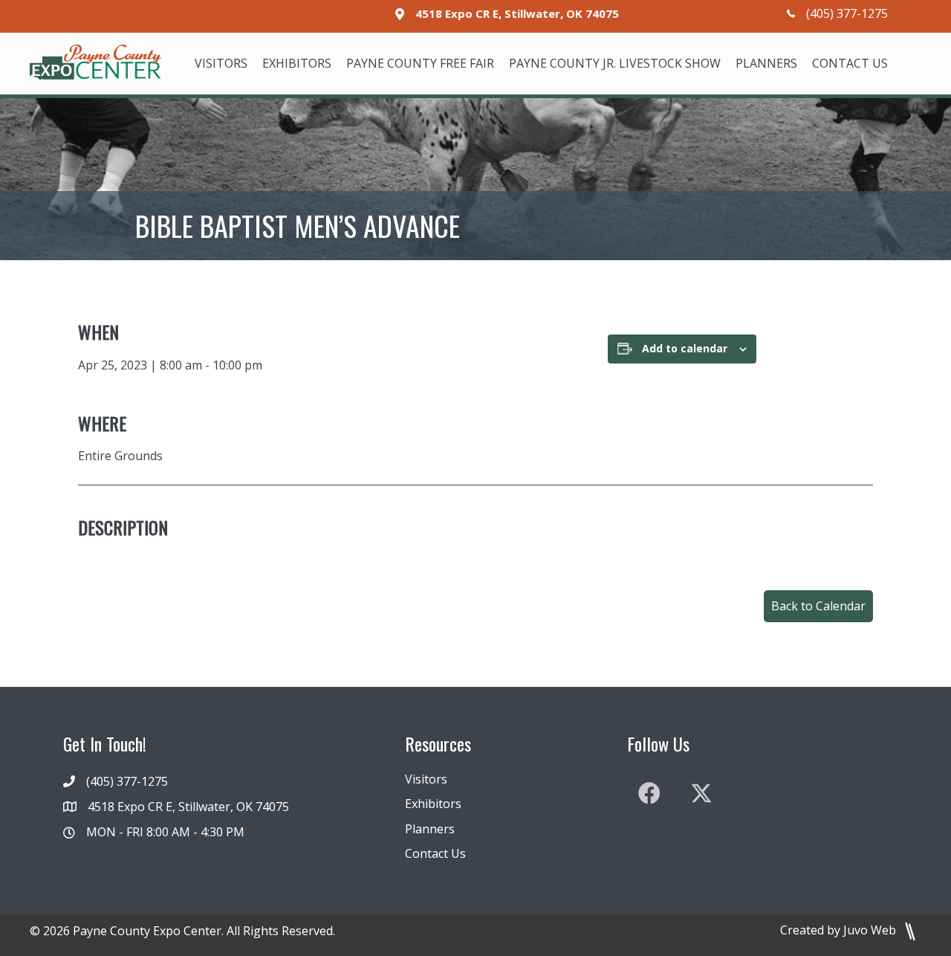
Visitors (426, 779)
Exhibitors (433, 803)
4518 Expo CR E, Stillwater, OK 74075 (517, 13)
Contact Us (435, 853)
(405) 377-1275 (847, 13)
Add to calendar (684, 348)
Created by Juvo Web (839, 930)
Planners (430, 829)
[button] (818, 606)
